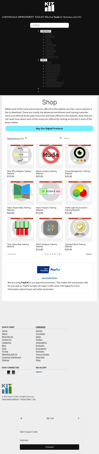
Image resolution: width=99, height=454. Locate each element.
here (67, 285)
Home (4, 331)
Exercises (40, 351)
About (4, 333)
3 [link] (47, 254)
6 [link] (54, 254)
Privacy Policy (25, 399)
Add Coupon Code (29, 431)
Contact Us (6, 339)
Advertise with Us (9, 354)
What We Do (7, 336)
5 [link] (52, 254)
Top (34, 399)
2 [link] (45, 254)
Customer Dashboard (11, 357)
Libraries (40, 327)
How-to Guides (42, 354)
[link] (89, 254)
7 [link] (57, 254)
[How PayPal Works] (49, 272)
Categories (6, 342)
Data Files (40, 357)
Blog (4, 345)
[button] (17, 138)
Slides (38, 336)
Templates (40, 333)
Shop (4, 348)
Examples (40, 345)
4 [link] (50, 254)
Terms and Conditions (10, 399)
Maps (38, 360)
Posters (39, 339)
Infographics (41, 342)
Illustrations (41, 348)
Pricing (5, 351)
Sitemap (5, 360)
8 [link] (59, 254)
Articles (39, 331)
